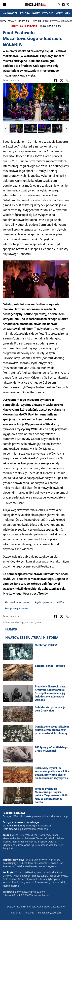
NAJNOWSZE (10, 13)
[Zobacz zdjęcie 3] (44, 128)
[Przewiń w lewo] (6, 128)
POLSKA (25, 13)
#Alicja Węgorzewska (16, 608)
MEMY (59, 13)
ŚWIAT (36, 13)
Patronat (16, 912)
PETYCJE (47, 13)
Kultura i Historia (30, 21)
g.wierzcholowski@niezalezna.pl (50, 816)
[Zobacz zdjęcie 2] (30, 128)
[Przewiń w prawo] (66, 128)
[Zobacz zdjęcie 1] (16, 128)
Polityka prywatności (49, 912)
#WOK (60, 602)
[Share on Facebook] (55, 80)
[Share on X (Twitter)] (61, 80)
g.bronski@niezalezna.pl (37, 825)
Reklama (29, 912)
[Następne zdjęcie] (63, 102)
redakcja (14, 80)
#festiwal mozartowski (17, 602)
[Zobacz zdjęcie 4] (58, 128)
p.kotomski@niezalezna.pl (34, 828)
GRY (67, 13)
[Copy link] (67, 80)
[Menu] (4, 4)
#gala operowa (43, 602)
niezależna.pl (8, 21)
